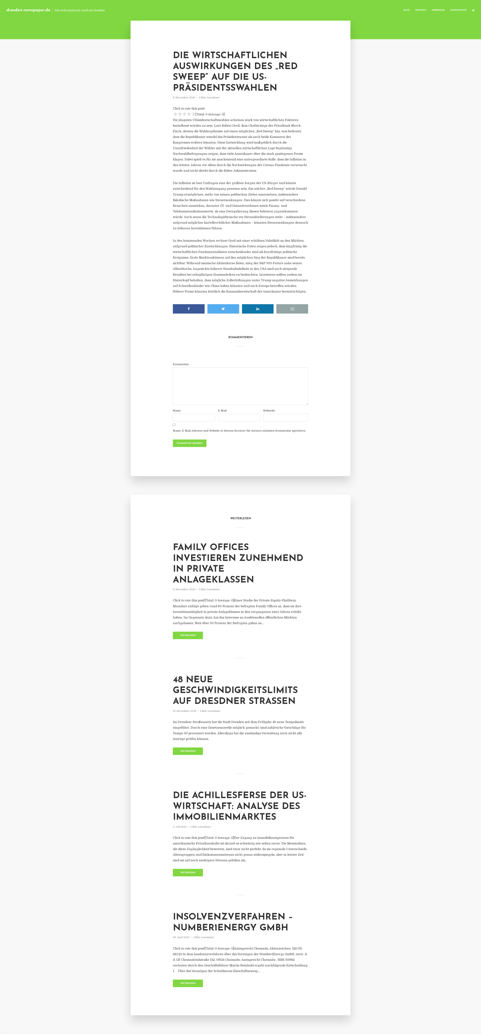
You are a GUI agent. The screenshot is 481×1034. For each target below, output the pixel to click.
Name (177, 410)
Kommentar (181, 364)
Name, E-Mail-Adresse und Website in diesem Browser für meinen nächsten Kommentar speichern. (239, 430)
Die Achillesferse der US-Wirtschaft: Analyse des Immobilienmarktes (240, 806)
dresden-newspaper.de (28, 10)
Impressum (438, 10)
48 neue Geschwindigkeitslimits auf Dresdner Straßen (235, 691)
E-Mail (222, 410)
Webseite (269, 410)
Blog (407, 10)
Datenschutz (458, 10)
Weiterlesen (188, 635)
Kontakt (420, 10)
